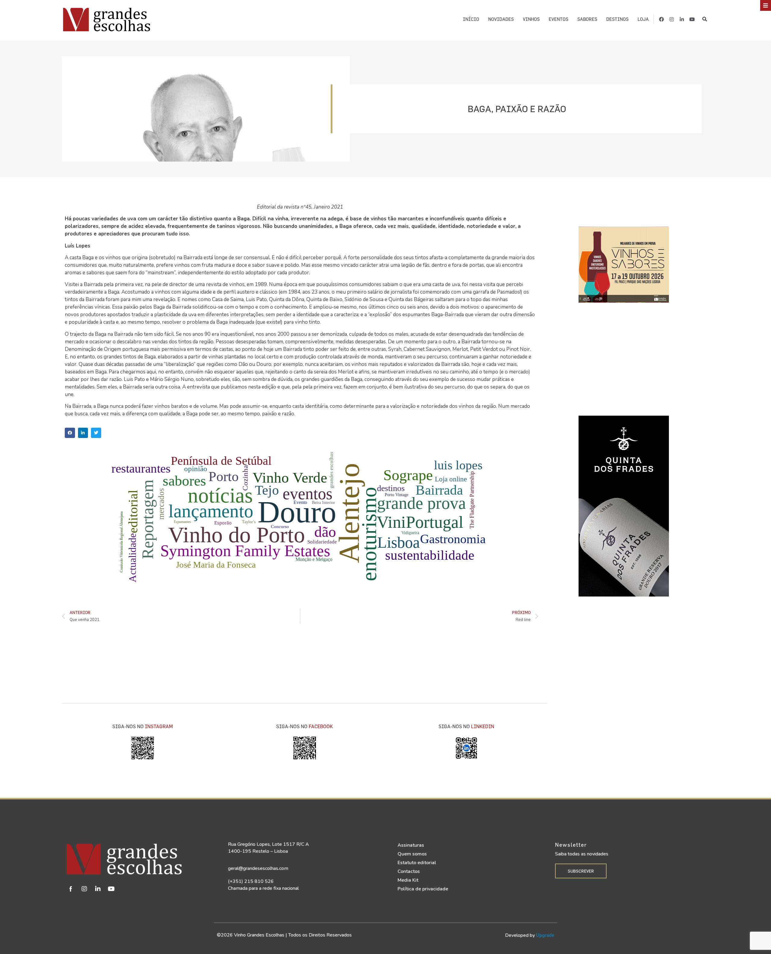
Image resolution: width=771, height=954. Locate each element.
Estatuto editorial (417, 862)
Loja (643, 19)
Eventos (558, 19)
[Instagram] (671, 19)
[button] (704, 19)
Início (471, 19)
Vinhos (531, 19)
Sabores (587, 19)
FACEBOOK (321, 726)
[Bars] (765, 5)
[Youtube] (692, 19)
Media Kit (408, 880)
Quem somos (412, 854)
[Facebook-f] (661, 19)
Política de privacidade (423, 889)
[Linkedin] (98, 889)
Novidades (501, 19)
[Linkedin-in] (682, 19)
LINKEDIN (482, 726)
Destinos (617, 19)
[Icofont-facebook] (71, 889)
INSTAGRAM (159, 726)
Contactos (409, 871)
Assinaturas (411, 845)
